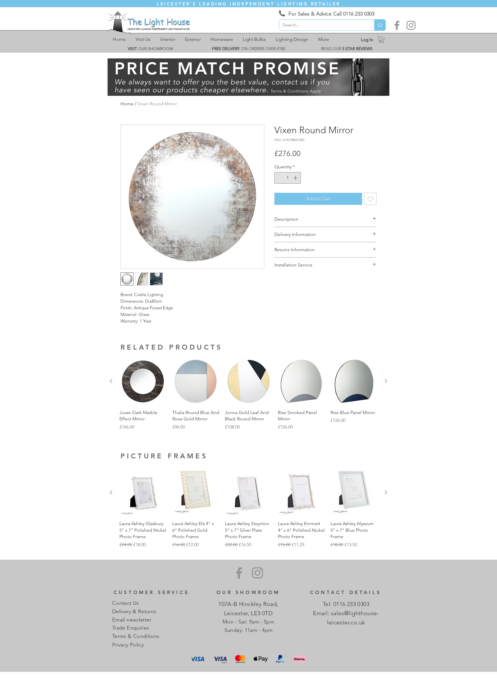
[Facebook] (397, 25)
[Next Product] (386, 381)
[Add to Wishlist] (370, 199)
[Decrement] (279, 177)
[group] (248, 393)
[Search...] (379, 25)
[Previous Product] (111, 381)
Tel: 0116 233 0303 (346, 604)
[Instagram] (411, 25)
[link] (381, 39)
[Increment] (296, 177)
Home (127, 103)
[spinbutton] (287, 177)
